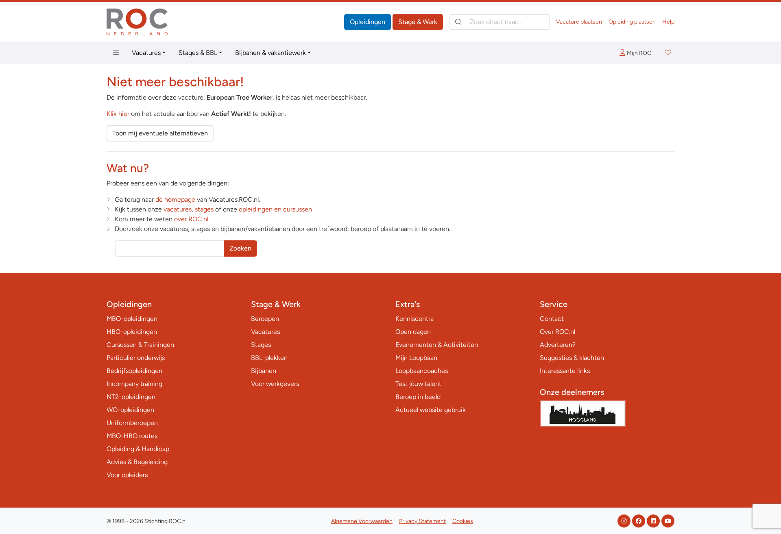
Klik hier (118, 114)
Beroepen (265, 319)
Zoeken (240, 248)
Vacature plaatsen (579, 21)
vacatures (178, 209)
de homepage (175, 199)
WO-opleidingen (130, 410)
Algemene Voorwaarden (362, 521)
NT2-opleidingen (131, 397)
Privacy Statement (422, 521)
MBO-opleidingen (132, 319)
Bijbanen (263, 371)
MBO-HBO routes (132, 436)
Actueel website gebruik (430, 410)
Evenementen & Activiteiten (436, 345)
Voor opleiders (127, 475)
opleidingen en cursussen (275, 209)
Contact (552, 319)
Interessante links (565, 371)
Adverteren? (558, 345)
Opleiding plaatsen (632, 21)
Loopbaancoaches (421, 371)
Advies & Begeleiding (137, 462)
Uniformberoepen (132, 423)
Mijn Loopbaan (416, 358)
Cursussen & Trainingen (140, 345)
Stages (261, 345)
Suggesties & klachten (572, 358)
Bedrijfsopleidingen (134, 371)
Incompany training (134, 384)
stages (204, 209)
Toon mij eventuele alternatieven (160, 133)
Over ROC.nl (557, 332)
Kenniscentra (414, 319)
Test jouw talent (418, 384)
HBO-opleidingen (132, 332)
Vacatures (146, 53)
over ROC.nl (191, 219)
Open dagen (413, 332)
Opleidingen (367, 22)
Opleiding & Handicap (138, 449)
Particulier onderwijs (136, 358)
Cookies (462, 521)
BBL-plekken (269, 358)
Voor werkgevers (275, 384)
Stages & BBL (198, 53)
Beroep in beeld (418, 397)
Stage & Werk (417, 22)
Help (668, 21)
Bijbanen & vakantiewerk (270, 53)
